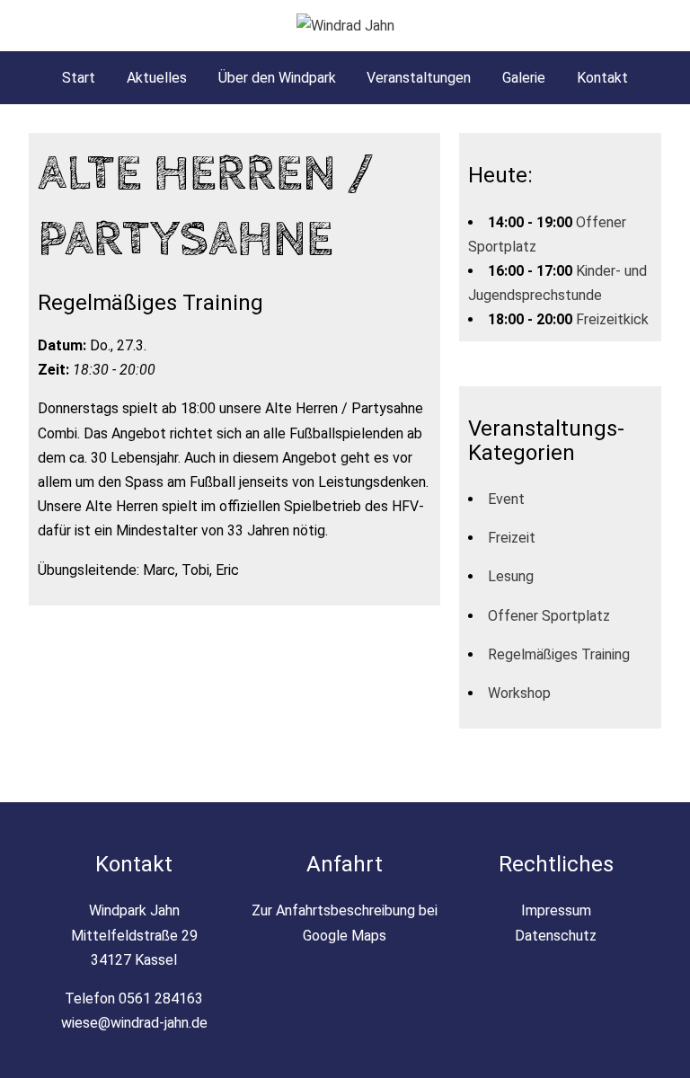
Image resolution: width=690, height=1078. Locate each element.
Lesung (511, 576)
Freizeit (511, 537)
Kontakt (602, 77)
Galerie (523, 77)
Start (78, 77)
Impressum (556, 910)
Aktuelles (157, 77)
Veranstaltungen (419, 77)
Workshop (519, 693)
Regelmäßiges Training (559, 654)
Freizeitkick (612, 319)
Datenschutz (556, 935)
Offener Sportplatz (549, 615)
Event (506, 499)
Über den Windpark (277, 77)
